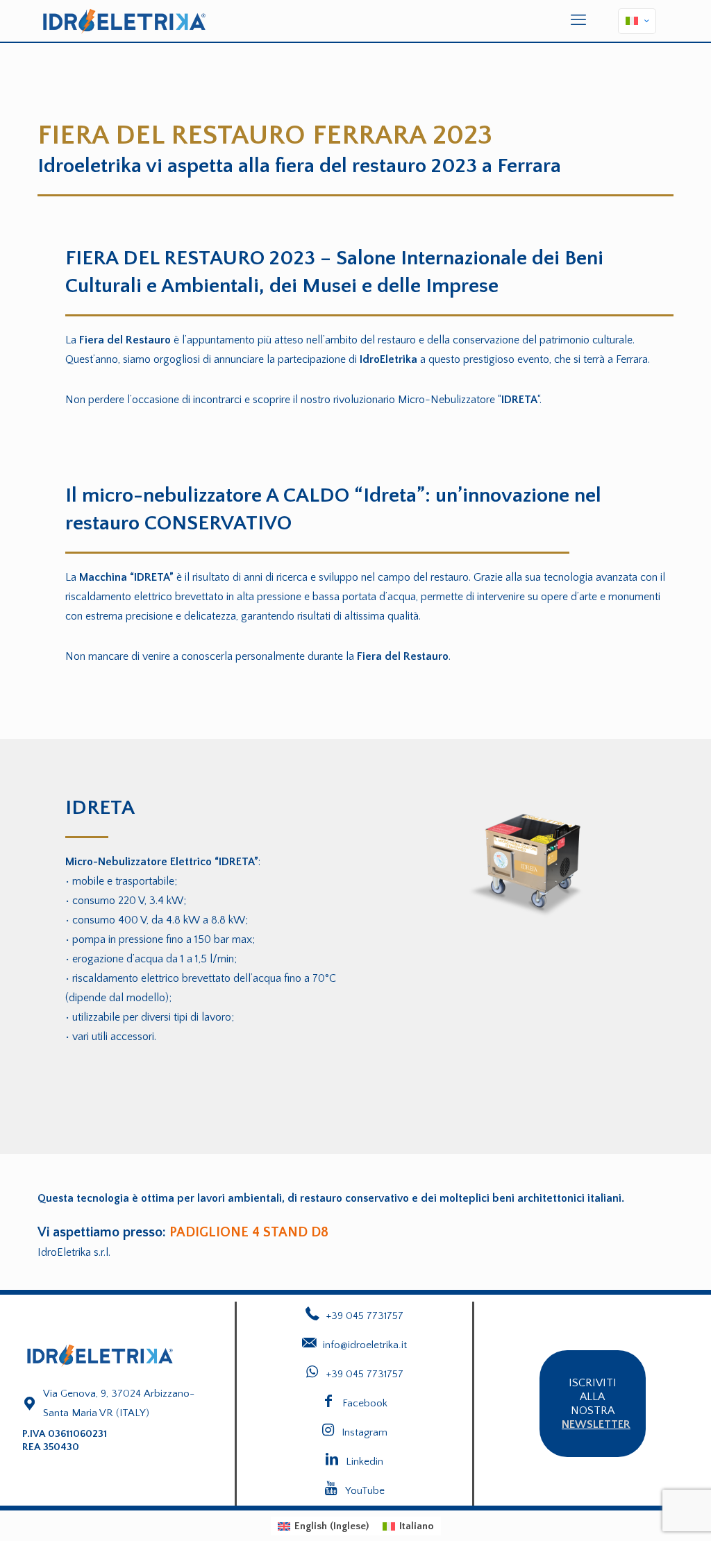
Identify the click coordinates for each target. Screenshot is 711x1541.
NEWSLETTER (596, 1424)
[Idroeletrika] (124, 21)
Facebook (364, 1403)
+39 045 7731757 (364, 1374)
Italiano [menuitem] (416, 1526)
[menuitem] (323, 1526)
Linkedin (364, 1461)
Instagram (364, 1432)
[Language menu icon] (637, 21)
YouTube (365, 1491)
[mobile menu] (578, 21)
